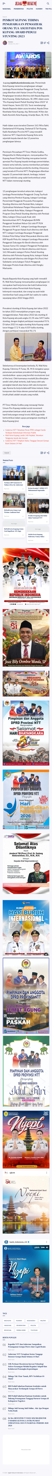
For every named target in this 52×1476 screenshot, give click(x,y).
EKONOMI (7, 1328)
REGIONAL (7, 1338)
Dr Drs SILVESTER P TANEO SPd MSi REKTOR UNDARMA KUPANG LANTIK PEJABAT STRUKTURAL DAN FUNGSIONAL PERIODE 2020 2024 (28, 1430)
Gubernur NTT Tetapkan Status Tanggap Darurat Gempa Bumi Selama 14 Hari (25, 1363)
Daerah (6, 453)
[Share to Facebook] (41, 43)
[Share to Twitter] (45, 43)
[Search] (48, 3)
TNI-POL (48, 9)
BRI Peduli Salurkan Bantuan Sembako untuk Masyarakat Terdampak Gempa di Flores (27, 1395)
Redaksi (10, 42)
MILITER (43, 1328)
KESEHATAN (31, 1328)
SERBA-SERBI (21, 1338)
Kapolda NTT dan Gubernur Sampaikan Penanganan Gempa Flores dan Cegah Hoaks (27, 1353)
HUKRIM (39, 9)
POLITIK (30, 9)
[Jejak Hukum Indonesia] (26, 4)
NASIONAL (7, 9)
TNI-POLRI (34, 1338)
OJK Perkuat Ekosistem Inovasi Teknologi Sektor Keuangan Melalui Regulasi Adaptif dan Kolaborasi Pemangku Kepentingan (27, 1374)
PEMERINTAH (19, 9)
